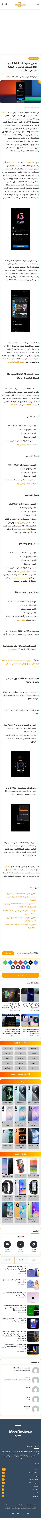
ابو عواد (28, 1387)
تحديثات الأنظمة (33, 1479)
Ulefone (7, 1068)
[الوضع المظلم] (3, 5)
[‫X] (30, 962)
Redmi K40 (30, 405)
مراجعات (35, 1496)
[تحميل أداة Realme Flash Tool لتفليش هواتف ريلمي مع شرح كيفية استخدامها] (33, 1271)
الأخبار (36, 1469)
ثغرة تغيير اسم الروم (21, 529)
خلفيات (36, 1486)
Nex (33, 1058)
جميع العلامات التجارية (19, 1074)
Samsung (7, 1048)
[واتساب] (5, 962)
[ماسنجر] (10, 962)
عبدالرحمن (27, 1378)
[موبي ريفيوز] (20, 4)
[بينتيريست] (20, 962)
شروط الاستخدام (15, 1508)
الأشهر (34, 1260)
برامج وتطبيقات (33, 1483)
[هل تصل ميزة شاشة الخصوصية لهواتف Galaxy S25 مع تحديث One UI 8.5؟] (11, 995)
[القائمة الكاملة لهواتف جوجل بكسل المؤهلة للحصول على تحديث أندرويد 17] (30, 1020)
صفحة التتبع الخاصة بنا (15, 362)
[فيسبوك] (36, 962)
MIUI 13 (30, 163)
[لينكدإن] (25, 962)
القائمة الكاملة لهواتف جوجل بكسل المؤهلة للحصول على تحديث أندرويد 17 (31, 1031)
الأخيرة (21, 1260)
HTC (7, 1063)
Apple (33, 1063)
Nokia (20, 1068)
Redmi (20, 1058)
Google (7, 1053)
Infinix (20, 1053)
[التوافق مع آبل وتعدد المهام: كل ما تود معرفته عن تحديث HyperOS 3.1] (30, 995)
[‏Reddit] (15, 962)
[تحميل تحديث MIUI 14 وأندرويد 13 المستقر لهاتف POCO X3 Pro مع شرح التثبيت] (33, 1349)
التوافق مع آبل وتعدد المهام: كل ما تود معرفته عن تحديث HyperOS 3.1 (31, 1006)
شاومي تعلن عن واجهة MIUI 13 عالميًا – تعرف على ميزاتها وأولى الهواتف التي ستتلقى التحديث (20, 663)
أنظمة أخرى (34, 1489)
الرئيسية (34, 1508)
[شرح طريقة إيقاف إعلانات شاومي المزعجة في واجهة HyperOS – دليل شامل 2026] (11, 1020)
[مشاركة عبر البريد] (18, 967)
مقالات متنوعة (34, 58)
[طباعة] (13, 967)
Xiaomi (20, 1048)
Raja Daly (27, 1406)
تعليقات (7, 1260)
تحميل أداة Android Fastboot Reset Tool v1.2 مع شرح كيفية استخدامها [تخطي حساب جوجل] (15, 1308)
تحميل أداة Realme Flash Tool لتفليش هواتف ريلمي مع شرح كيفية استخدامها (15, 1269)
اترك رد (20, 975)
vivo (7, 1058)
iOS (37, 1493)
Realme (33, 1053)
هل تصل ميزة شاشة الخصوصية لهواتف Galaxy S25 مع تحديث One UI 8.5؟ (11, 1006)
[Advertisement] (20, 32)
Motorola (20, 1063)
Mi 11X (14, 405)
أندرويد (36, 1476)
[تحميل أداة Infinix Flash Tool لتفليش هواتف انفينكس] (33, 1297)
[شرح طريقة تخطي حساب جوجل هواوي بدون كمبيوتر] (33, 1284)
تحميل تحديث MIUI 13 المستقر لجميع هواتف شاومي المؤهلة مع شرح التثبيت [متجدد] (21, 897)
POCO (33, 1048)
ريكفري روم (21, 444)
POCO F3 (35, 132)
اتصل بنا (7, 1508)
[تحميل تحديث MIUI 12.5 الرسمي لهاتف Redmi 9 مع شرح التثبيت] (33, 1323)
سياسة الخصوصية (26, 1508)
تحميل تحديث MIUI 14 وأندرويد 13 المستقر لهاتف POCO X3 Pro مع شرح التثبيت (14, 1347)
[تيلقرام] (28, 967)
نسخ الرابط (8, 953)
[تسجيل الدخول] (6, 5)
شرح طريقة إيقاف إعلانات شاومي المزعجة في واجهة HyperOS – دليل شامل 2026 (11, 1031)
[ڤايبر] (23, 967)
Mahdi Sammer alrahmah (21, 1368)
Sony (33, 1068)
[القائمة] (38, 5)
